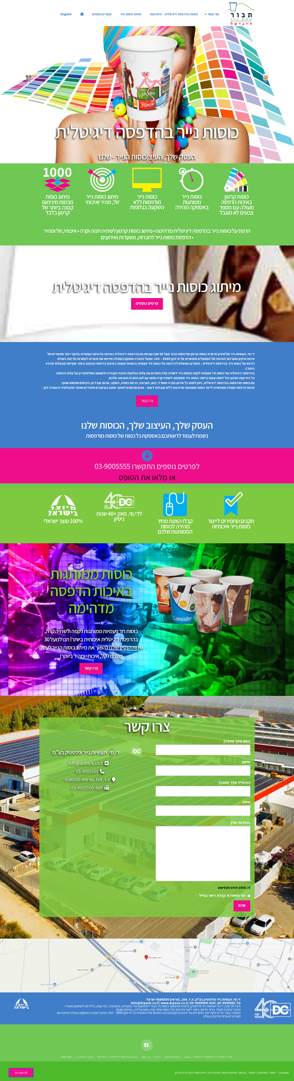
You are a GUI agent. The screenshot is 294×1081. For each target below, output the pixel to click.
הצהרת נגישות (172, 1056)
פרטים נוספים (147, 303)
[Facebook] (147, 1045)
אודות (157, 1056)
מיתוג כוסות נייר (84, 1056)
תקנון (187, 1056)
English (66, 1056)
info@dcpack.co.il (85, 763)
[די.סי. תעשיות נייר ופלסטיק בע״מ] (272, 1008)
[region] (147, 1071)
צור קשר (146, 1056)
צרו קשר (147, 400)
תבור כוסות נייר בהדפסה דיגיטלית (213, 1056)
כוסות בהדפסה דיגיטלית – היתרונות (117, 1056)
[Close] (289, 1065)
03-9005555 (87, 771)
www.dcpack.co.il (174, 1003)
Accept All (21, 1073)
